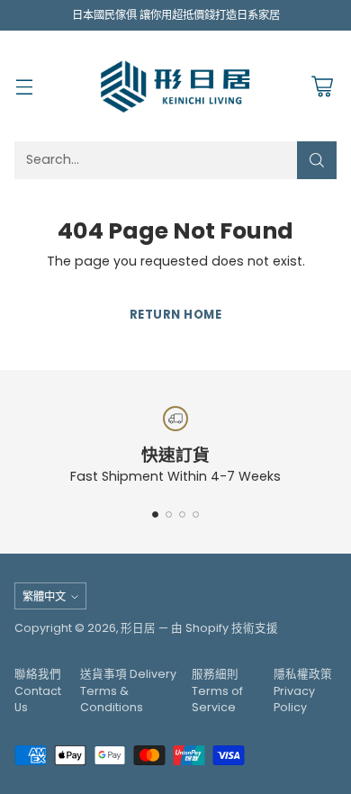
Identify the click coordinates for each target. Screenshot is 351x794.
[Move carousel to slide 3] (182, 514)
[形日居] (175, 85)
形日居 (138, 628)
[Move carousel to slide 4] (196, 514)
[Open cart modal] (321, 86)
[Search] (317, 160)
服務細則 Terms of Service (217, 691)
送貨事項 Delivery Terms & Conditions (128, 691)
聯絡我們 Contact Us (37, 691)
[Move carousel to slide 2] (169, 514)
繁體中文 (44, 596)
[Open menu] (23, 86)
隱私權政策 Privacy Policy (303, 691)
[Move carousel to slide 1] (155, 514)
